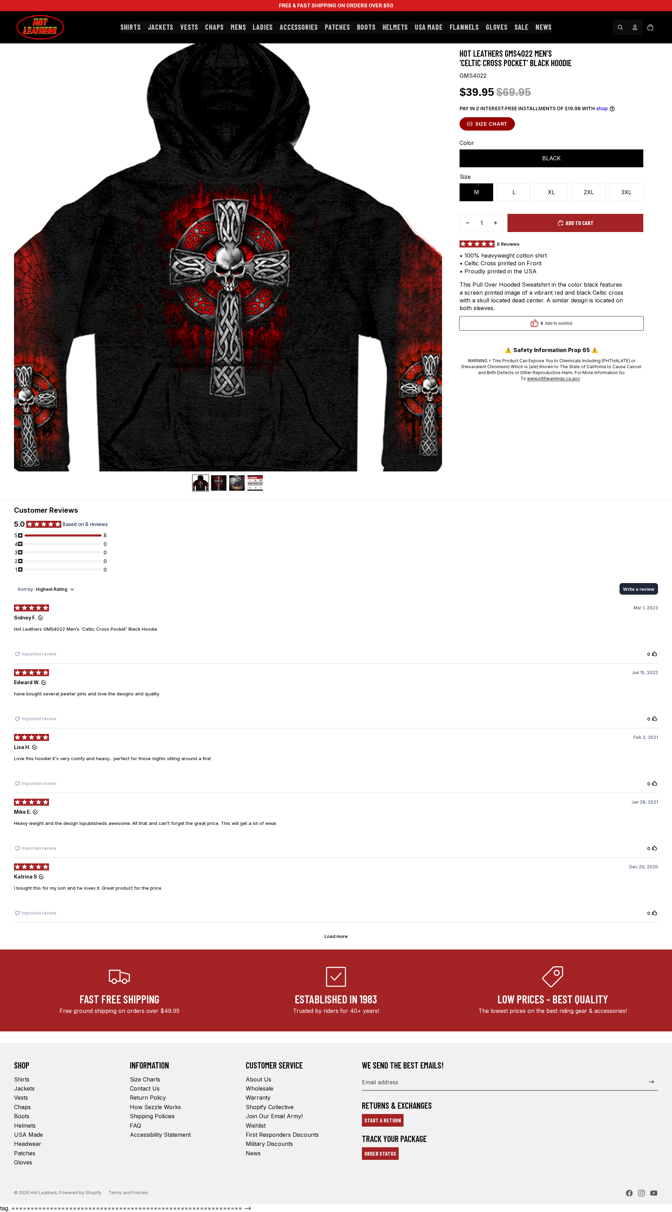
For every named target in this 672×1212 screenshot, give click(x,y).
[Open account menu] (635, 27)
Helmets (25, 1125)
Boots (21, 1116)
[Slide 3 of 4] (237, 483)
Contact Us (145, 1088)
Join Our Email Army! (274, 1116)
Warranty (258, 1097)
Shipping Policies (152, 1116)
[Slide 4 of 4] (255, 483)
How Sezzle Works (155, 1107)
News (253, 1153)
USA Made (28, 1134)
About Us (258, 1079)
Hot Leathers (43, 1192)
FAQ (135, 1125)
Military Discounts (269, 1143)
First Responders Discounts (282, 1134)
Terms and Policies (128, 1192)
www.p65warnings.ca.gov (553, 378)
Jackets (24, 1088)
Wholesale (259, 1088)
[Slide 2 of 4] (218, 483)
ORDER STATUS (380, 1153)
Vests (21, 1097)
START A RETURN (382, 1120)
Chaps (22, 1107)
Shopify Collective (270, 1107)
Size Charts (145, 1079)
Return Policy (148, 1097)
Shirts (21, 1079)
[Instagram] (641, 1193)
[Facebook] (629, 1193)
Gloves (23, 1162)
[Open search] (620, 27)
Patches (24, 1153)
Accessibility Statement (160, 1134)
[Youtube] (654, 1193)
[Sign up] (651, 1082)
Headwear (27, 1143)
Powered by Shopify (80, 1192)
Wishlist (256, 1125)
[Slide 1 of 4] (200, 483)
